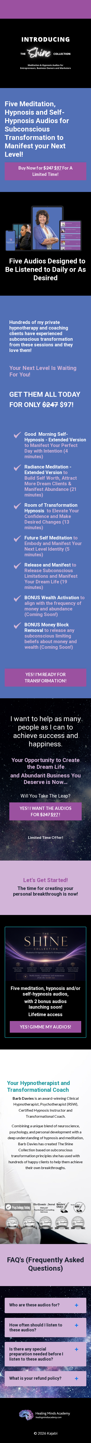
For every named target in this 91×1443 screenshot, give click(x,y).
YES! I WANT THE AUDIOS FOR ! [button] (46, 811)
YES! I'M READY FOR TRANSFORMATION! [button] (45, 677)
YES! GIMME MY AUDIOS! (45, 1026)
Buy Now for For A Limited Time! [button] (45, 171)
